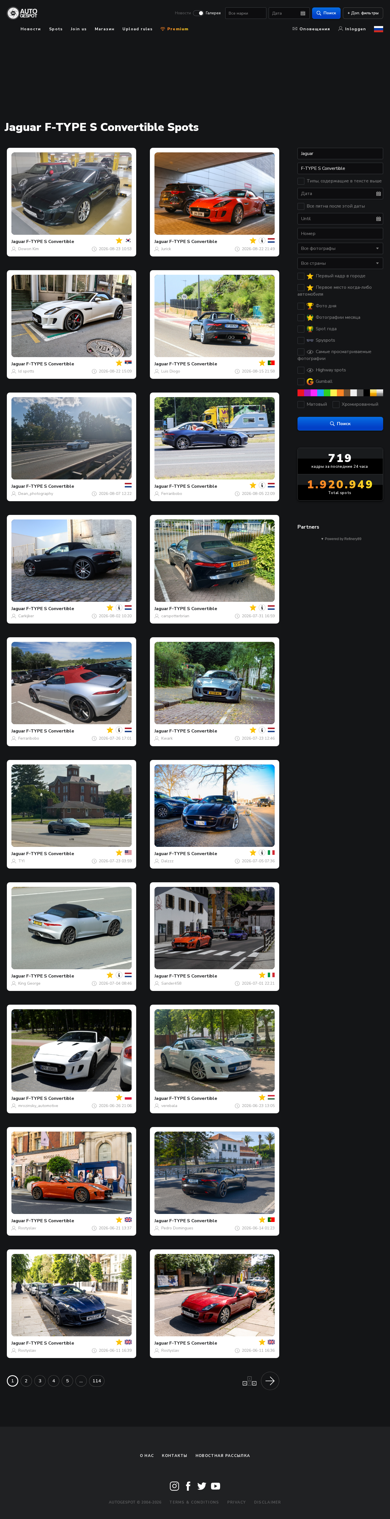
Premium (177, 29)
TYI (21, 861)
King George (29, 983)
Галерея (213, 13)
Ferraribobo (171, 493)
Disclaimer (267, 1502)
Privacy (236, 1502)
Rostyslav (27, 1228)
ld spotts (26, 371)
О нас (147, 1455)
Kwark (167, 738)
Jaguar (18, 241)
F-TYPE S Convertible (50, 241)
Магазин (105, 29)
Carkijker (26, 616)
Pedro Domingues (177, 1228)
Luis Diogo (170, 371)
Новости (183, 13)
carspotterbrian (175, 616)
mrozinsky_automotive (38, 1105)
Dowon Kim (28, 249)
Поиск (329, 13)
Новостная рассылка (223, 1455)
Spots (56, 29)
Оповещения (314, 29)
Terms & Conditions (194, 1502)
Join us (79, 29)
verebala (169, 1105)
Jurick (166, 249)
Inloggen (355, 29)
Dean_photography (35, 493)
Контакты (174, 1455)
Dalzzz (167, 861)
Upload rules (137, 29)
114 (97, 1381)
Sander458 (171, 983)
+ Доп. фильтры (363, 13)
